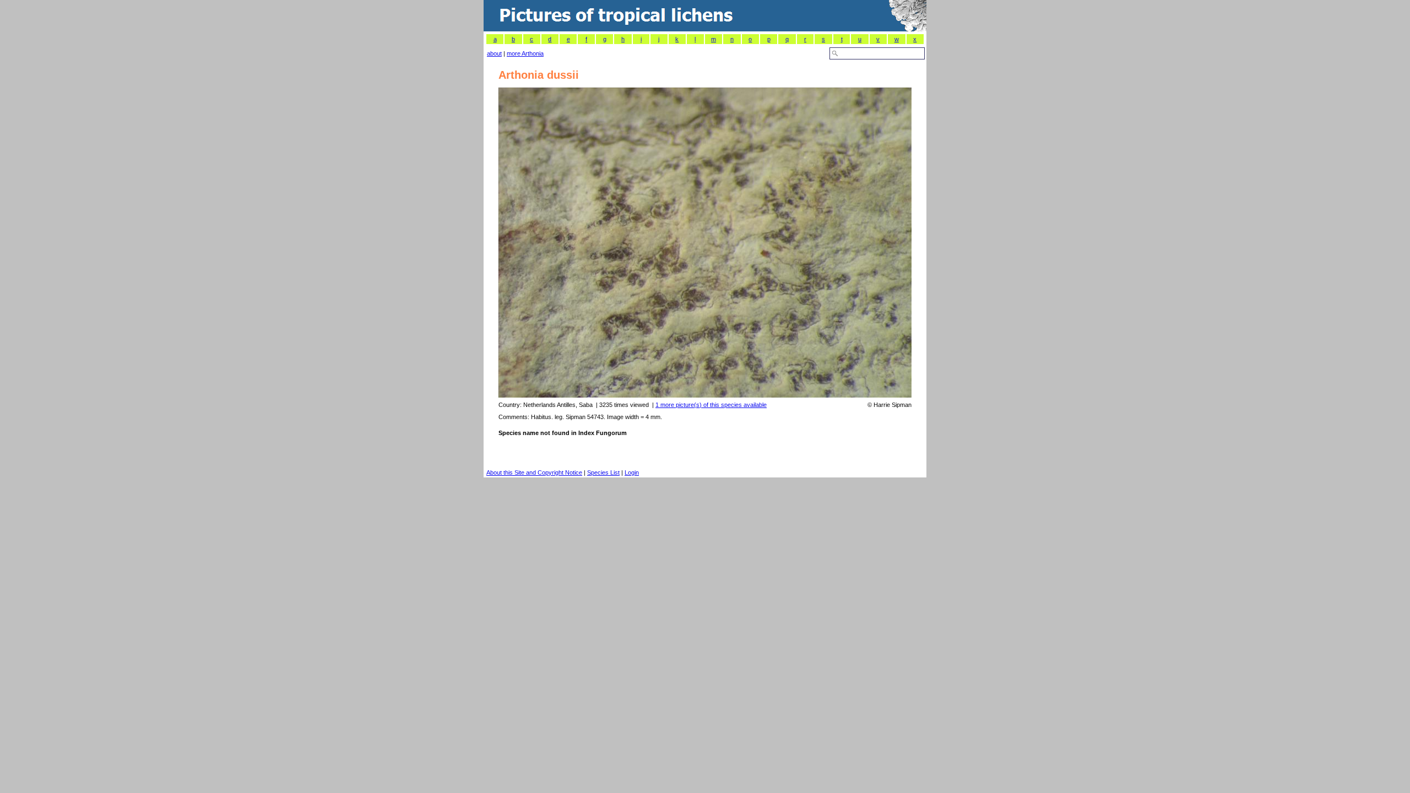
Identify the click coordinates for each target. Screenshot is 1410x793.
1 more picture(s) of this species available (711, 404)
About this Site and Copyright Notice (534, 472)
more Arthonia (525, 53)
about (494, 53)
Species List (603, 472)
